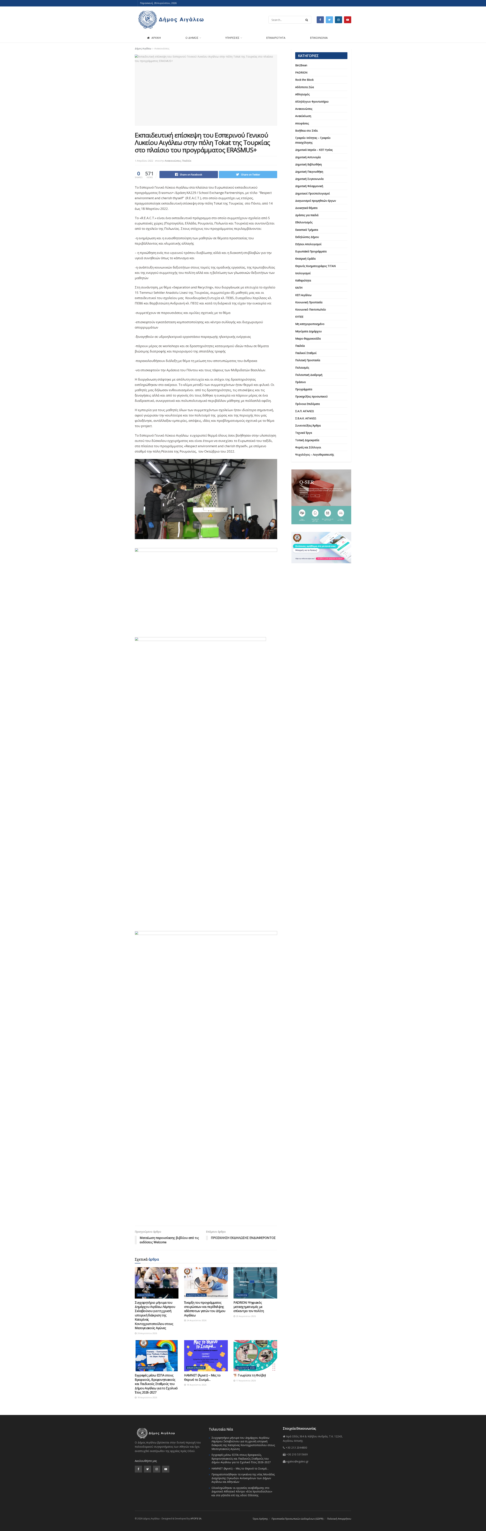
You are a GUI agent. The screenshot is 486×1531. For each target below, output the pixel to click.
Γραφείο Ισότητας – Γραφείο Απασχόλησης (313, 140)
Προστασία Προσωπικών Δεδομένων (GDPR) (297, 1518)
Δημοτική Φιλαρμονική (309, 186)
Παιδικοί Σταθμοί (305, 353)
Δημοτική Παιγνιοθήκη (309, 171)
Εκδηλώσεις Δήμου (307, 237)
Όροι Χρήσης (260, 1518)
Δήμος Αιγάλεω (143, 48)
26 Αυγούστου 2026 (147, 1333)
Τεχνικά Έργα (303, 432)
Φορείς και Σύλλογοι (308, 447)
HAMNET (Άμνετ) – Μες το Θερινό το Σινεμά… (202, 1377)
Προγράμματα (303, 389)
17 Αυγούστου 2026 (246, 1380)
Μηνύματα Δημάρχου (308, 331)
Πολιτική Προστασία (307, 360)
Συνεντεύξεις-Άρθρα (308, 425)
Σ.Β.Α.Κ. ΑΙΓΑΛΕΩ (305, 418)
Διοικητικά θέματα (306, 208)
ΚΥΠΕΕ (299, 316)
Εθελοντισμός (303, 222)
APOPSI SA (195, 1518)
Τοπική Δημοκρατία (307, 440)
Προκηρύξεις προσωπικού (311, 396)
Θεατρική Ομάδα (305, 258)
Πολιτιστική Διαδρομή (308, 375)
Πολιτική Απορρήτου (339, 1518)
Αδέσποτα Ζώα (196, 1295)
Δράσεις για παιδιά (306, 215)
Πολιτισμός (302, 367)
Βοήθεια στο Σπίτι (306, 130)
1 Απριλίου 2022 (144, 160)
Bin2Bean (301, 65)
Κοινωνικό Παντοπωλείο (310, 309)
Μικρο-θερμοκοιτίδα (308, 338)
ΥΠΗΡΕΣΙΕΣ (232, 37)
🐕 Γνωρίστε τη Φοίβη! (250, 1375)
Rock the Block (304, 79)
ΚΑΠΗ (298, 287)
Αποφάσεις (302, 123)
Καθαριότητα (303, 280)
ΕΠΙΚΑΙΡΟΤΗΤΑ (275, 37)
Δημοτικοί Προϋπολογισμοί (312, 193)
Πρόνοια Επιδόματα (307, 404)
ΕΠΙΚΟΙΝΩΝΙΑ (319, 37)
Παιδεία (186, 160)
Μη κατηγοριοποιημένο (309, 324)
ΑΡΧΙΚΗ (156, 37)
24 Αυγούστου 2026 (196, 1320)
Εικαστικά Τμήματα (306, 229)
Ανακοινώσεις (161, 48)
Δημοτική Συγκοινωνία (309, 179)
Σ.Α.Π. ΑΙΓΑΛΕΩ (304, 411)
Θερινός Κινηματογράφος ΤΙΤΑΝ (315, 266)
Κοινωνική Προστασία (308, 302)
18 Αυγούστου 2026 (147, 1397)
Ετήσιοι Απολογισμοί (308, 244)
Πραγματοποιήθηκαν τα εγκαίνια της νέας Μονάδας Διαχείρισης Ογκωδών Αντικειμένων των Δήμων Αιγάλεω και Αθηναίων (243, 1478)
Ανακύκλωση (303, 116)
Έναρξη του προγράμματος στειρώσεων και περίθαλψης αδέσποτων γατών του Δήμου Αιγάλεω (204, 1308)
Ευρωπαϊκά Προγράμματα (311, 251)
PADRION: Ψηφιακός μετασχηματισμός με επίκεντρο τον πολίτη (249, 1306)
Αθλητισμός (145, 1295)
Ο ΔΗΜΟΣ (191, 37)
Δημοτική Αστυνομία (308, 157)
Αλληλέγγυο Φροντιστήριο (312, 101)
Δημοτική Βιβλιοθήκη (308, 164)
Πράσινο (300, 382)
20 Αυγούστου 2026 (246, 1316)
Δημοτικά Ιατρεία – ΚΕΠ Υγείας (314, 150)
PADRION (242, 1295)
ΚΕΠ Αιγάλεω (303, 295)
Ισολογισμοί (303, 273)
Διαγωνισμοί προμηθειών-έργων (315, 200)
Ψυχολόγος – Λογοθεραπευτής (314, 454)
